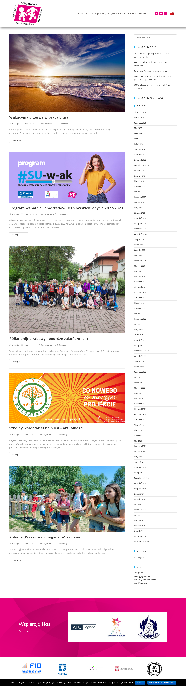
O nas (81, 13)
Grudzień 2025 (140, 154)
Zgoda (140, 683)
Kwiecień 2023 (140, 319)
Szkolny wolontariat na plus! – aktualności (46, 428)
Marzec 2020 (139, 515)
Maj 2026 (138, 128)
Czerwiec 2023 (140, 308)
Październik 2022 (141, 350)
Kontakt (132, 13)
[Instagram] (165, 13)
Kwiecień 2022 (140, 382)
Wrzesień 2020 (140, 483)
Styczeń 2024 (139, 276)
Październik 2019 (141, 541)
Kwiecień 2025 (140, 197)
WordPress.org (140, 583)
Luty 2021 (138, 456)
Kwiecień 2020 (140, 509)
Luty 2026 (138, 144)
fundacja (15, 123)
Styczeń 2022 (139, 398)
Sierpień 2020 (140, 488)
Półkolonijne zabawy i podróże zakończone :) (48, 338)
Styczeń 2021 (139, 462)
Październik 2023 (141, 292)
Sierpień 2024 (140, 239)
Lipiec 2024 (139, 244)
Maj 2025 (138, 191)
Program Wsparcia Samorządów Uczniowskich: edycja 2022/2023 (66, 208)
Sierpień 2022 (140, 361)
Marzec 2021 (139, 451)
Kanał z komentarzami (145, 579)
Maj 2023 (138, 313)
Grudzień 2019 (140, 531)
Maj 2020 (138, 504)
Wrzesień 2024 (140, 234)
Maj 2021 (138, 441)
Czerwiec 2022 (140, 372)
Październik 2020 (141, 478)
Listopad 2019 (140, 536)
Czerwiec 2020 (140, 499)
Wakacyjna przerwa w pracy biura (39, 117)
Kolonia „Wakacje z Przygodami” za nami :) (46, 537)
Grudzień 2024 (140, 218)
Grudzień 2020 (140, 467)
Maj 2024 (138, 255)
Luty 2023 (138, 329)
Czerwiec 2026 (140, 122)
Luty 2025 (138, 207)
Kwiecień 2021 (140, 446)
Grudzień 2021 (140, 403)
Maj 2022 (138, 377)
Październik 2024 (141, 228)
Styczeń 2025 (139, 213)
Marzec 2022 (139, 387)
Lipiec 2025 (139, 181)
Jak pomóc (117, 13)
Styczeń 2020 (139, 525)
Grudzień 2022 (140, 340)
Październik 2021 (141, 414)
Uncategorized (46, 123)
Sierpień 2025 (140, 176)
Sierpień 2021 (140, 425)
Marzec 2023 (139, 324)
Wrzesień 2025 (140, 170)
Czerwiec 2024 (140, 250)
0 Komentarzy (62, 123)
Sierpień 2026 (140, 112)
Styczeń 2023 (139, 334)
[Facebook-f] (156, 13)
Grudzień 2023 (140, 281)
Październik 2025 (141, 165)
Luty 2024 (138, 271)
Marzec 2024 (139, 266)
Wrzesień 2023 (140, 297)
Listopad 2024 (140, 223)
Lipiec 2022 (139, 366)
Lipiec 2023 (139, 303)
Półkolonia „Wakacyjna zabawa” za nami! (151, 71)
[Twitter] (161, 13)
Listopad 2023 (140, 287)
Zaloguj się (138, 572)
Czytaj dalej (18, 140)
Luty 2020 (138, 520)
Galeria (143, 13)
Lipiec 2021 (139, 430)
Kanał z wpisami (142, 576)
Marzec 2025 (139, 202)
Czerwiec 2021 (140, 435)
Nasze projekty (98, 13)
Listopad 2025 (140, 159)
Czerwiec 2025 (140, 186)
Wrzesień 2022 (140, 356)
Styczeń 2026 (139, 149)
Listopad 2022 (140, 345)
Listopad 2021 (140, 409)
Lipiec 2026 (139, 117)
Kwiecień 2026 (140, 133)
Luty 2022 (138, 393)
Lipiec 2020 (139, 494)
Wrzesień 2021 (140, 419)
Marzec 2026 (139, 138)
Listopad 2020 (140, 472)
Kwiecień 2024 (140, 260)
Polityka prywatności (162, 683)
